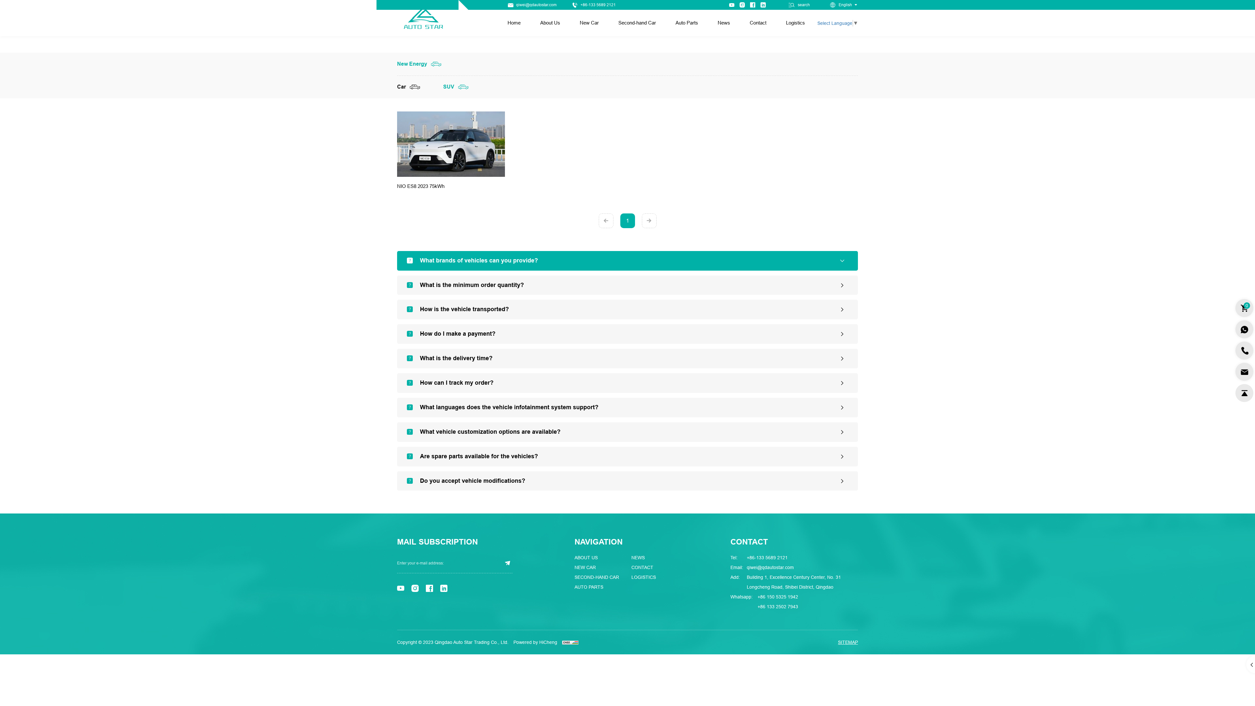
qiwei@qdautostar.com (536, 5)
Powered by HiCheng (535, 642)
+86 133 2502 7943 (778, 606)
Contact (758, 22)
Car (401, 87)
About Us (550, 22)
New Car (589, 22)
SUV (448, 87)
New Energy (412, 64)
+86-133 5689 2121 (598, 5)
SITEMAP (848, 642)
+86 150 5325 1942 (778, 597)
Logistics (795, 22)
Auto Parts (687, 22)
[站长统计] (570, 642)
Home (514, 22)
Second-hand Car (637, 22)
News (724, 22)
